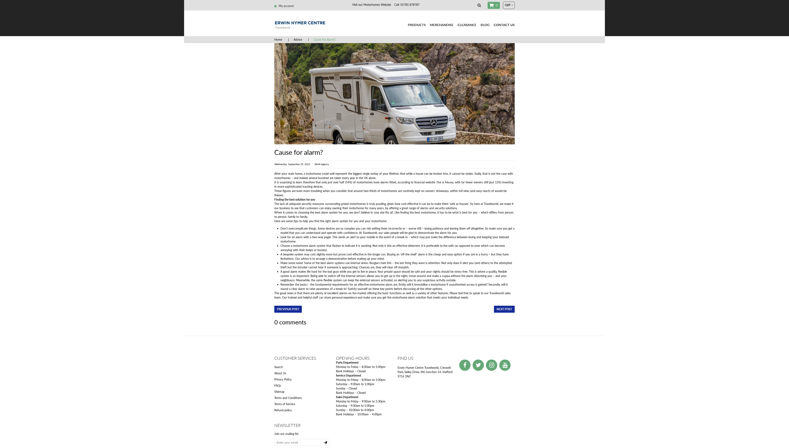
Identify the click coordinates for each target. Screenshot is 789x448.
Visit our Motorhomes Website (371, 4)
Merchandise (441, 25)
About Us (280, 373)
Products (417, 25)
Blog (485, 25)
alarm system (329, 212)
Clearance (467, 25)
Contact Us (504, 25)
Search (278, 367)
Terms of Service (284, 404)
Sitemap (279, 391)
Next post (504, 309)
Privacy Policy (283, 379)
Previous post (288, 309)
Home (278, 39)
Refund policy (283, 410)
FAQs (277, 385)
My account (286, 6)
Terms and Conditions (288, 398)
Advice (298, 39)
